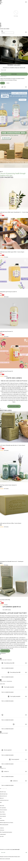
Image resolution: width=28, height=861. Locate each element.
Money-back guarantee (4, 824)
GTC (1, 818)
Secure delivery (3, 814)
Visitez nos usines (4, 28)
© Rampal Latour (3, 860)
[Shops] (0, 23)
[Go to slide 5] (6, 788)
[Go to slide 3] (3, 788)
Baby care (2, 798)
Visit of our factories (3, 809)
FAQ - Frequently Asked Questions (6, 832)
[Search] (14, 3)
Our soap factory (3, 807)
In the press (2, 830)
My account (2, 805)
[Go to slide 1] (0, 788)
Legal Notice (2, 820)
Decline (8, 83)
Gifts (1, 802)
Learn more (5, 650)
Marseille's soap (3, 791)
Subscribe (14, 74)
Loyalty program (3, 834)
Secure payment (3, 816)
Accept (2, 83)
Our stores (2, 836)
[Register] (26, 852)
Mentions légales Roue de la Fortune (6, 822)
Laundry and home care (4, 800)
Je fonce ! (4, 169)
